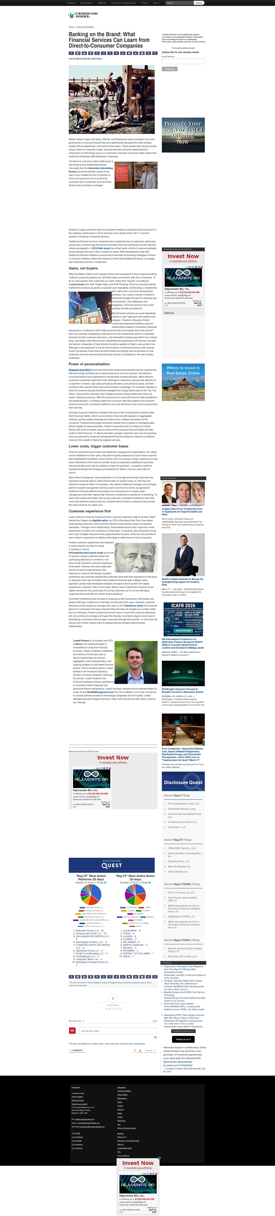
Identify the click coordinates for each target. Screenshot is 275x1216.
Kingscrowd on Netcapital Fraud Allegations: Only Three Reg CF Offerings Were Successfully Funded (184, 969)
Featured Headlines (85, 26)
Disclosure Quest (78, 1100)
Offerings (102, 2)
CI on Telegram (77, 1148)
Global (119, 1113)
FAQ (119, 1152)
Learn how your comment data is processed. (125, 1043)
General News (122, 1094)
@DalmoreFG (193, 1058)
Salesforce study (134, 605)
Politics (119, 1102)
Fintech (144, 2)
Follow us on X (183, 1039)
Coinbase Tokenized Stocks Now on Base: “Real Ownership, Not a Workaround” (183, 982)
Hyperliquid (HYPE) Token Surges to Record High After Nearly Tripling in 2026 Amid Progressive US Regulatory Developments (184, 1018)
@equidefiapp (185, 1061)
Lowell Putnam (96, 58)
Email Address (168, 56)
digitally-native (100, 520)
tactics (149, 982)
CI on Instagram (77, 1144)
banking (118, 982)
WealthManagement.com (100, 692)
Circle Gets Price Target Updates (179, 1003)
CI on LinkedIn (77, 1140)
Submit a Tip (121, 1137)
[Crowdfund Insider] (84, 20)
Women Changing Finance (126, 1128)
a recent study (76, 284)
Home (71, 26)
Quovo (79, 644)
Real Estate (121, 1120)
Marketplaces (86, 2)
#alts (178, 1058)
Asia (118, 1124)
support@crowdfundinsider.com (89, 1123)
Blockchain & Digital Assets (123, 2)
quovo (144, 982)
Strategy (104, 982)
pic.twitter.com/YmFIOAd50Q (177, 1065)
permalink (83, 985)
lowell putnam (127, 982)
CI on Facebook (77, 1137)
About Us (120, 1144)
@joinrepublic (170, 1061)
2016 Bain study (101, 248)
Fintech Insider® (77, 1096)
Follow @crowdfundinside (183, 47)
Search (199, 2)
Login (154, 1020)
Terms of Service (123, 1155)
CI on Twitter (76, 1133)
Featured (71, 2)
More (155, 2)
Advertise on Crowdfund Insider (128, 1140)
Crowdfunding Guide (124, 1148)
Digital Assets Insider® (79, 1104)
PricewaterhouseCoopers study (86, 552)
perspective (136, 982)
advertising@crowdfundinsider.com (92, 1126)
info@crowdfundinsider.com (84, 1119)
